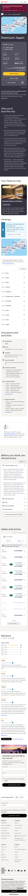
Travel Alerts (4, 830)
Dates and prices (14, 73)
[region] (14, 886)
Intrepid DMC (18, 828)
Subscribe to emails (14, 815)
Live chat (3, 849)
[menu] (25, 2)
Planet (16, 854)
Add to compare (12, 82)
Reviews (3, 854)
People (16, 852)
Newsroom (3, 857)
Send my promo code (14, 785)
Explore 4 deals (14, 78)
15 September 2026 (21, 70)
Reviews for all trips (18, 739)
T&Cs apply (4, 812)
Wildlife (16, 857)
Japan (9, 14)
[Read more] (2, 14)
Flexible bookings (5, 833)
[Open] (13, 638)
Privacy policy (18, 833)
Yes (16, 797)
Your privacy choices (21, 835)
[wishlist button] (22, 82)
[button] (14, 25)
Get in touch (4, 846)
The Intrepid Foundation (20, 849)
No (21, 797)
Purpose (17, 844)
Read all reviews (6, 739)
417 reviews (11, 44)
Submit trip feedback (6, 825)
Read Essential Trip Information (14, 514)
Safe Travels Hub (5, 828)
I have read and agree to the (14, 779)
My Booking (4, 822)
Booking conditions (5, 835)
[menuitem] (4, 2)
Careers (16, 830)
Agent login (4, 838)
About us (17, 822)
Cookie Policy (20, 888)
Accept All (14, 891)
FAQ (2, 852)
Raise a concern (4, 859)
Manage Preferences (14, 894)
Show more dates (13, 623)
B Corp (16, 846)
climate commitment (8, 263)
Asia (6, 14)
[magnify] (21, 2)
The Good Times (18, 825)
